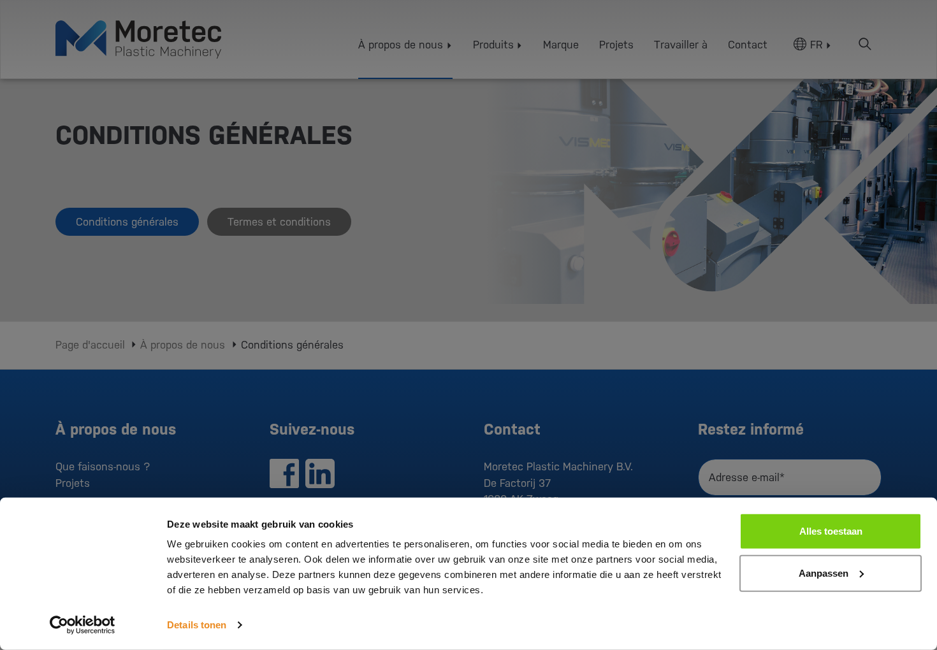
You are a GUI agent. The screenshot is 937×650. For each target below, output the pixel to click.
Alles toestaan (830, 531)
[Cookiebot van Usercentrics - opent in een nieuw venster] (82, 625)
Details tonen (196, 624)
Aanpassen (823, 572)
